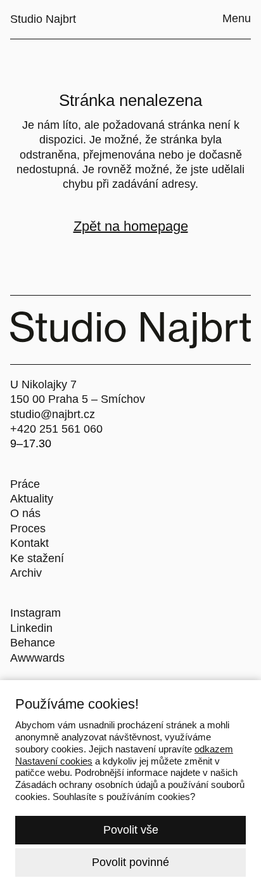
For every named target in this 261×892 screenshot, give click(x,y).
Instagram (35, 613)
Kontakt (29, 543)
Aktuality (31, 498)
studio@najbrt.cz (52, 414)
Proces (28, 528)
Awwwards (37, 658)
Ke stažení (37, 558)
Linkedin (31, 628)
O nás (25, 513)
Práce (25, 484)
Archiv (26, 573)
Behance (32, 642)
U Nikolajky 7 (43, 384)
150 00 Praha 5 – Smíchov (77, 399)
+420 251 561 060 (56, 429)
